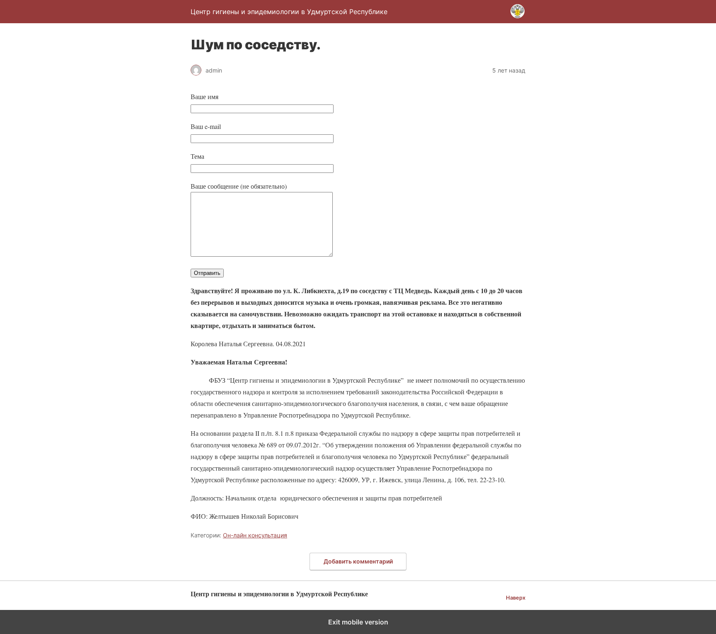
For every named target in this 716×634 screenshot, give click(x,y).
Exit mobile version (358, 622)
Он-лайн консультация (255, 535)
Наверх (515, 598)
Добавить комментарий (358, 561)
